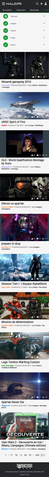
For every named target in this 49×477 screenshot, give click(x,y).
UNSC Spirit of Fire (13, 122)
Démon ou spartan (12, 203)
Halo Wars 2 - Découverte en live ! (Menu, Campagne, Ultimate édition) (23, 444)
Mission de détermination (17, 322)
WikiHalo (34, 10)
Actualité (7, 10)
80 (25, 455)
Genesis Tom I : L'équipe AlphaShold (24, 283)
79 (21, 455)
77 (11, 455)
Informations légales (11, 472)
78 (16, 455)
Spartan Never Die (12, 402)
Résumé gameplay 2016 (16, 81)
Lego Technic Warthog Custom (20, 362)
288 (37, 455)
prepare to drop (11, 243)
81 (30, 455)
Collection (20, 10)
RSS (43, 472)
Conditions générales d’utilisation (29, 472)
